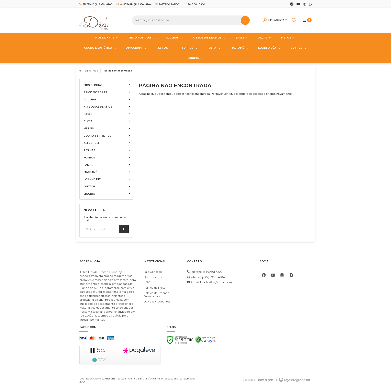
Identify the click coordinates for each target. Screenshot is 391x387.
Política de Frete (155, 287)
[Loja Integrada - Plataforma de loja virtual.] (294, 380)
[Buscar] (245, 20)
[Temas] (265, 379)
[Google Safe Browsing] (205, 341)
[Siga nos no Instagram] (304, 4)
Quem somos (152, 277)
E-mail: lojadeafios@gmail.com (211, 282)
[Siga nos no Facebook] (291, 4)
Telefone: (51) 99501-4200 (206, 271)
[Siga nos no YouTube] (273, 275)
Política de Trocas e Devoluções (156, 294)
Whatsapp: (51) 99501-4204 (207, 277)
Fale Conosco (196, 4)
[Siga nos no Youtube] (298, 4)
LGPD (147, 282)
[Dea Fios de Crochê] (102, 20)
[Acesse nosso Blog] (310, 4)
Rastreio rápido (169, 4)
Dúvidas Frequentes (157, 301)
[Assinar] (124, 229)
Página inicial (90, 70)
